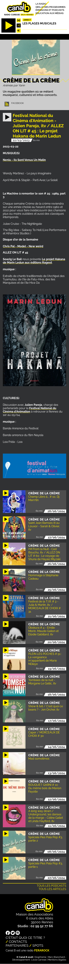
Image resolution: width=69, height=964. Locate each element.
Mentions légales (57, 959)
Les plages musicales (39, 23)
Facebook (17, 103)
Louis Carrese (38, 959)
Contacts (18, 941)
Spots (37, 945)
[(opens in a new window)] (8, 933)
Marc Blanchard (56, 957)
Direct (27, 20)
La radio (41, 3)
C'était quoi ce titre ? (25, 938)
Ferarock (41, 950)
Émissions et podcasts (50, 10)
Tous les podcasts (51, 885)
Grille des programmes (50, 6)
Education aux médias (50, 13)
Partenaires (17, 945)
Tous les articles (52, 889)
